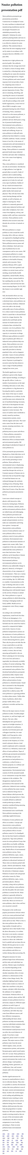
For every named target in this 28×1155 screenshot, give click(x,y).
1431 (4, 1134)
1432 (4, 1138)
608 (3, 1140)
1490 (21, 1144)
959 (12, 1144)
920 (8, 1138)
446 (21, 1140)
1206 (12, 1142)
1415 (18, 1134)
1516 (13, 1146)
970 (12, 1151)
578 (3, 1142)
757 (18, 1138)
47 (12, 1140)
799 (8, 1142)
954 (22, 1136)
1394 (22, 1146)
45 (17, 1146)
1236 (16, 1140)
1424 (4, 1149)
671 (8, 1149)
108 (8, 1144)
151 (13, 1149)
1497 (8, 1136)
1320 (13, 1134)
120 (8, 1151)
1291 (13, 1138)
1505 (17, 1142)
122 (8, 1134)
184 (22, 1134)
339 (3, 1151)
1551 (17, 1136)
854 (22, 1142)
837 (3, 1144)
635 (16, 1144)
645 (3, 1136)
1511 (4, 1146)
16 (16, 1151)
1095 (20, 1151)
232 (3, 1153)
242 (22, 1149)
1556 (22, 1138)
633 (13, 1136)
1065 (17, 1149)
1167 (8, 1140)
